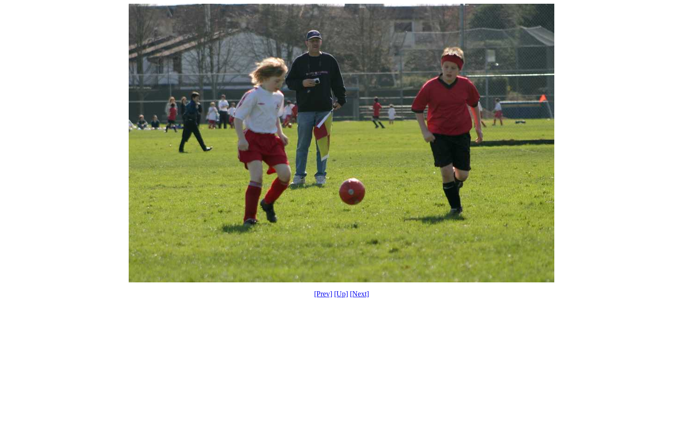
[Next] (359, 294)
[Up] (341, 294)
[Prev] (323, 294)
